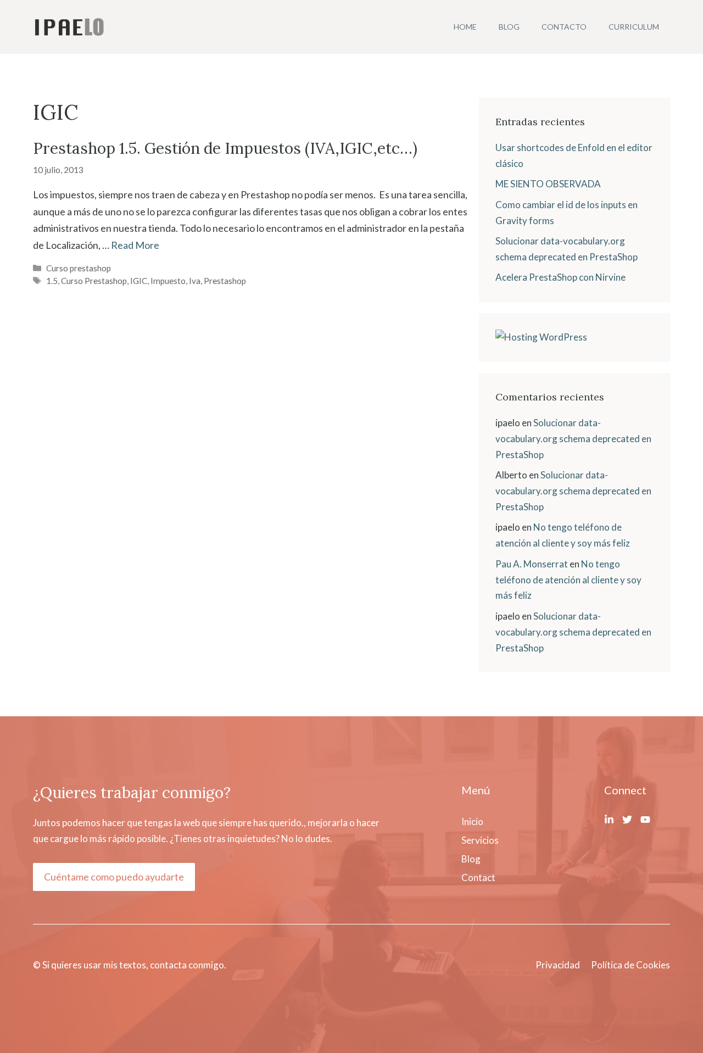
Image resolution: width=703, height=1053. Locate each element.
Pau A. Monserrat (531, 564)
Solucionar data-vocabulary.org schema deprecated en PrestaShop (573, 438)
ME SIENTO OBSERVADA (548, 184)
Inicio (472, 821)
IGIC (138, 281)
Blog (509, 26)
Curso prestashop (78, 268)
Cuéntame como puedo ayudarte (114, 877)
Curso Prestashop (94, 281)
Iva (194, 281)
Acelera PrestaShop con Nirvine (560, 277)
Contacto (564, 26)
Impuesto (168, 281)
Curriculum (634, 26)
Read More (135, 245)
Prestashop (225, 281)
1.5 (52, 281)
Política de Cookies (630, 965)
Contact (478, 877)
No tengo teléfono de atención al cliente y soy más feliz (568, 579)
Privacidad (557, 965)
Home (465, 26)
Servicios (480, 840)
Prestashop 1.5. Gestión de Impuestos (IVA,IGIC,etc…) (225, 148)
